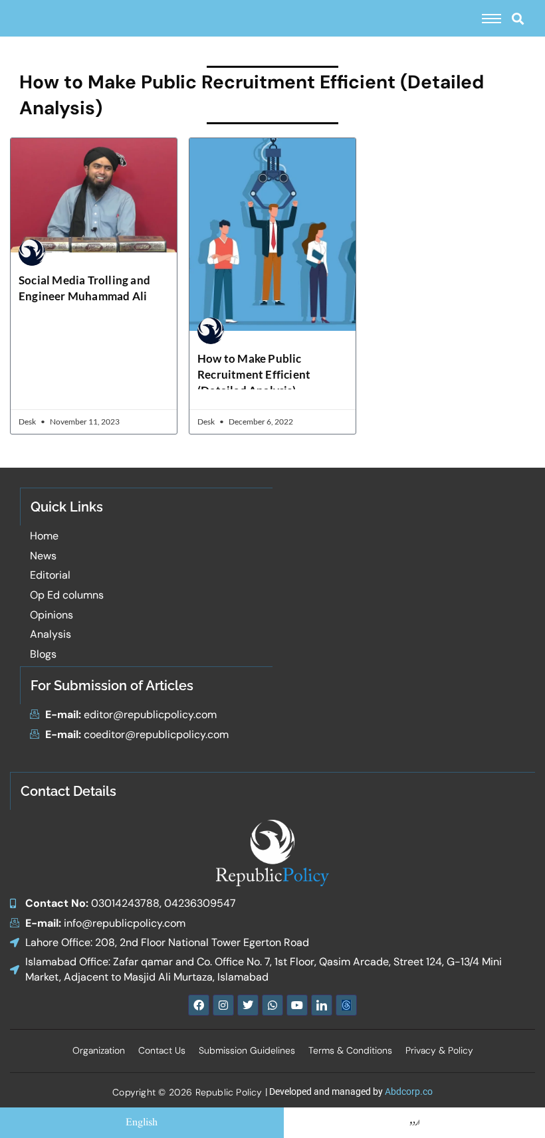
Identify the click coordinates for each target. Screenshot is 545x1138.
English (142, 1122)
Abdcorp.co (409, 1091)
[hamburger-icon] (491, 19)
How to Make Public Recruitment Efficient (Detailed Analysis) (253, 374)
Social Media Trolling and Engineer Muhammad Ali (84, 288)
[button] (517, 18)
